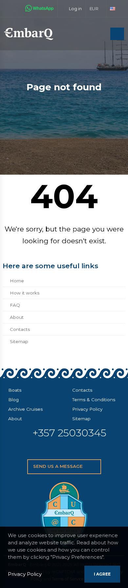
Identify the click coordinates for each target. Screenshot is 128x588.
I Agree (102, 574)
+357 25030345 (69, 432)
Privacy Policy (87, 409)
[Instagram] (71, 450)
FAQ (15, 305)
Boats (14, 390)
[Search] (103, 34)
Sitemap (19, 341)
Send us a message (58, 466)
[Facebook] (57, 450)
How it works (24, 292)
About (17, 317)
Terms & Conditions (93, 399)
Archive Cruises (25, 409)
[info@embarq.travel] (42, 450)
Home (17, 280)
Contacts (20, 329)
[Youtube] (85, 450)
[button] (96, 8)
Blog (13, 399)
